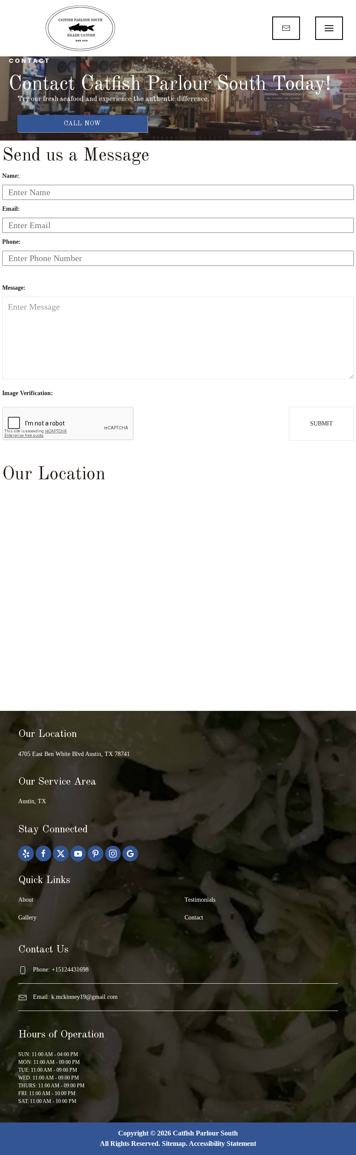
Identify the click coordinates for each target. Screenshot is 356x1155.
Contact (194, 917)
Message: (14, 288)
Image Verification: (27, 393)
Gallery (27, 917)
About (25, 900)
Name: (11, 176)
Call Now (83, 124)
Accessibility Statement (222, 1143)
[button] (329, 28)
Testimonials (200, 900)
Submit (321, 423)
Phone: (11, 242)
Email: (11, 209)
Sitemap (174, 1143)
